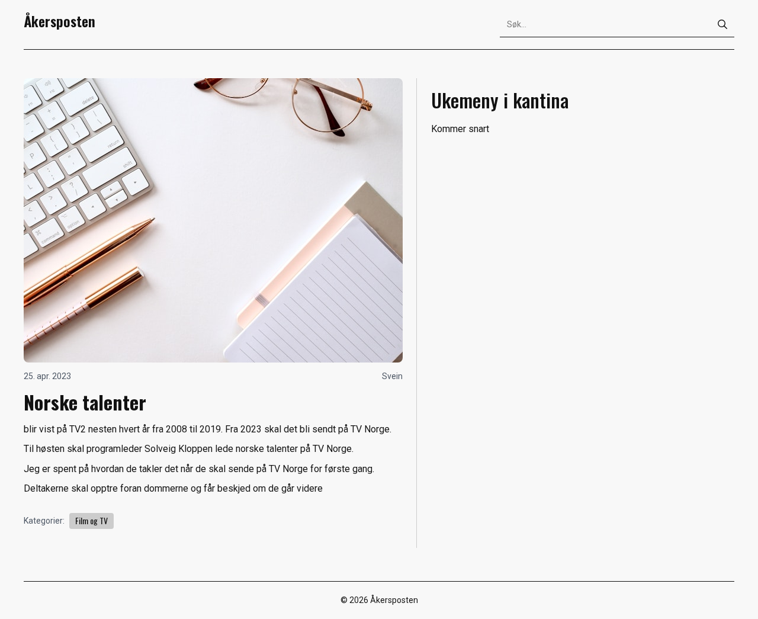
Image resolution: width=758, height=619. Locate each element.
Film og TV (91, 520)
